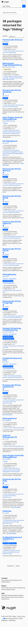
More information (7, 414)
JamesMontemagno (10, 67)
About (14, 616)
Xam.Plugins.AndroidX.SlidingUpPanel (13, 456)
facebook (6, 520)
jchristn (6, 276)
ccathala (7, 513)
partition (13, 51)
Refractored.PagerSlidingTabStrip (12, 64)
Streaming (5, 347)
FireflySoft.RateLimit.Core (12, 359)
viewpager (11, 78)
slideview (21, 520)
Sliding (6, 346)
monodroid (16, 130)
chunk (14, 290)
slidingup (20, 152)
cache (8, 51)
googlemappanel (18, 153)
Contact (4, 578)
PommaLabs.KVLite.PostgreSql (12, 302)
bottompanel (10, 153)
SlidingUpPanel (10, 418)
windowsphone (7, 522)
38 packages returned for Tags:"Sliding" (13, 25)
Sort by (5, 36)
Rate (5, 376)
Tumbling (10, 346)
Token (16, 377)
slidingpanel (6, 152)
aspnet (4, 403)
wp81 (17, 522)
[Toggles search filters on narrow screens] (24, 12)
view (4, 78)
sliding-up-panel (15, 133)
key (16, 51)
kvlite (5, 51)
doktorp (7, 41)
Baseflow (7, 121)
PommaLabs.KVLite (12, 40)
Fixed (11, 376)
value (19, 51)
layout (21, 446)
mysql (17, 212)
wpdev (4, 523)
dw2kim (7, 143)
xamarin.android (13, 76)
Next (18, 566)
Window (15, 376)
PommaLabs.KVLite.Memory (12, 169)
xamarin (6, 76)
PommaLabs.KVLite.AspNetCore (12, 386)
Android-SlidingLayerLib (10, 436)
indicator (20, 78)
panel (18, 132)
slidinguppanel (6, 133)
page (16, 78)
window (10, 290)
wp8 (12, 522)
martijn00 (12, 121)
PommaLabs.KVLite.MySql (12, 197)
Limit (8, 376)
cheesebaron (8, 420)
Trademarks (12, 620)
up (16, 132)
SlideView (7, 511)
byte (17, 290)
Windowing (21, 346)
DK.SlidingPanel (10, 141)
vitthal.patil (7, 459)
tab (7, 79)
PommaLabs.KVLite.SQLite (12, 249)
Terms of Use (21, 616)
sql (17, 106)
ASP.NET (6, 550)
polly (4, 497)
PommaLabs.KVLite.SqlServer (12, 222)
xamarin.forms (8, 150)
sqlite (17, 265)
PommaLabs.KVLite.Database (12, 91)
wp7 (15, 522)
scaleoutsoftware (9, 332)
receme (6, 439)
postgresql (19, 317)
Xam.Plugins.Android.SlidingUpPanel (13, 118)
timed (10, 52)
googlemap (6, 155)
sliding (14, 52)
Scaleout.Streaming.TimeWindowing (12, 329)
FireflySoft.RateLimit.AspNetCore (12, 538)
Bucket (12, 377)
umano (6, 427)
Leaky (8, 377)
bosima (6, 362)
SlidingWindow (9, 274)
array (20, 290)
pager (6, 78)
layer (18, 446)
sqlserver (18, 238)
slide (17, 520)
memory (18, 185)
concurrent (5, 52)
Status (3, 586)
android (20, 76)
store (22, 51)
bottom (5, 153)
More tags (11, 79)
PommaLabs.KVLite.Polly (12, 480)
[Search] (24, 6)
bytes (4, 292)
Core (10, 550)
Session (15, 346)
